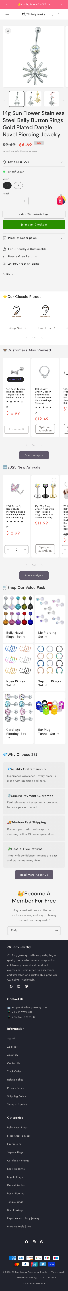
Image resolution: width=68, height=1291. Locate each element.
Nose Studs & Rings (19, 1136)
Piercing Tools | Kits (19, 1226)
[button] (7, 14)
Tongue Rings (15, 1202)
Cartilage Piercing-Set (16, 732)
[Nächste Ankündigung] (61, 5)
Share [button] (9, 274)
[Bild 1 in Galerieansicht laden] (16, 99)
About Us (12, 1055)
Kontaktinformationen (35, 1283)
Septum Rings (15, 1152)
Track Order (14, 1071)
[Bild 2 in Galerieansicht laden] (34, 99)
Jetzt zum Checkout (34, 225)
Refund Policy (15, 1079)
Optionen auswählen (45, 429)
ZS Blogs (12, 1047)
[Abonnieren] (57, 930)
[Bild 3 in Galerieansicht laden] (51, 99)
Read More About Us (34, 875)
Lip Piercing (14, 1144)
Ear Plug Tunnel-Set (46, 732)
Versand (6, 151)
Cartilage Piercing (18, 1160)
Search (11, 1038)
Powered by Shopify (37, 1272)
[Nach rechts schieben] (64, 100)
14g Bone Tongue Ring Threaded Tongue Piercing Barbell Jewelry (15, 393)
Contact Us (13, 1063)
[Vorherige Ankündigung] (7, 5)
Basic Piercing (15, 1193)
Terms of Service (17, 1104)
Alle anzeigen (34, 455)
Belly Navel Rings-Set (14, 634)
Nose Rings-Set (15, 683)
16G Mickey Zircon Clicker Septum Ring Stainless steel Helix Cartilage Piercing (43, 396)
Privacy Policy (15, 1088)
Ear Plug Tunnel (16, 1169)
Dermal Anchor (16, 1185)
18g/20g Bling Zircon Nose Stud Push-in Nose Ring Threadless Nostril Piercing (44, 512)
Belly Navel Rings (17, 1127)
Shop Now (16, 328)
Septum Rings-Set (49, 683)
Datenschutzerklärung (26, 1277)
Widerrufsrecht (58, 1272)
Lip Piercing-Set (48, 634)
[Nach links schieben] (4, 100)
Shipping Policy (16, 1096)
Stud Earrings (15, 1210)
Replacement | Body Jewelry (23, 1218)
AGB (42, 1277)
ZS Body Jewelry (19, 1272)
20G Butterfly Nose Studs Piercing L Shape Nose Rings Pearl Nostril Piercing (15, 512)
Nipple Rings (15, 1177)
